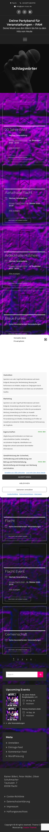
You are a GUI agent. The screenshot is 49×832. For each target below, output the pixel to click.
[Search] (40, 674)
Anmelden (13, 742)
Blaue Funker (15, 318)
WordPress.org (16, 756)
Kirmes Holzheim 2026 (18, 140)
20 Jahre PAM (16, 130)
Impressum (38, 494)
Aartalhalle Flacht (18, 192)
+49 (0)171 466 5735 (28, 3)
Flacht (10, 521)
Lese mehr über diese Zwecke (35, 473)
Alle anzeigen (14, 147)
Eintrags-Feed (15, 747)
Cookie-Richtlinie (12, 494)
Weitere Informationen (17, 157)
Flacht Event (14, 571)
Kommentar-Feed (17, 751)
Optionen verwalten (24, 489)
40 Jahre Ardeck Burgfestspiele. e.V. (30, 695)
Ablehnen (24, 483)
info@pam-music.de (24, 6)
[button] (45, 339)
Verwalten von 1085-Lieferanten (15, 473)
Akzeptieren (24, 477)
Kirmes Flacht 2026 (17, 203)
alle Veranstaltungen (16, 723)
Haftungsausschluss (17, 811)
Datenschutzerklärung (26, 494)
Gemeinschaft (16, 634)
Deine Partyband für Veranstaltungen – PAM (24, 22)
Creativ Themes (30, 827)
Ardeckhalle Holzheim (22, 255)
